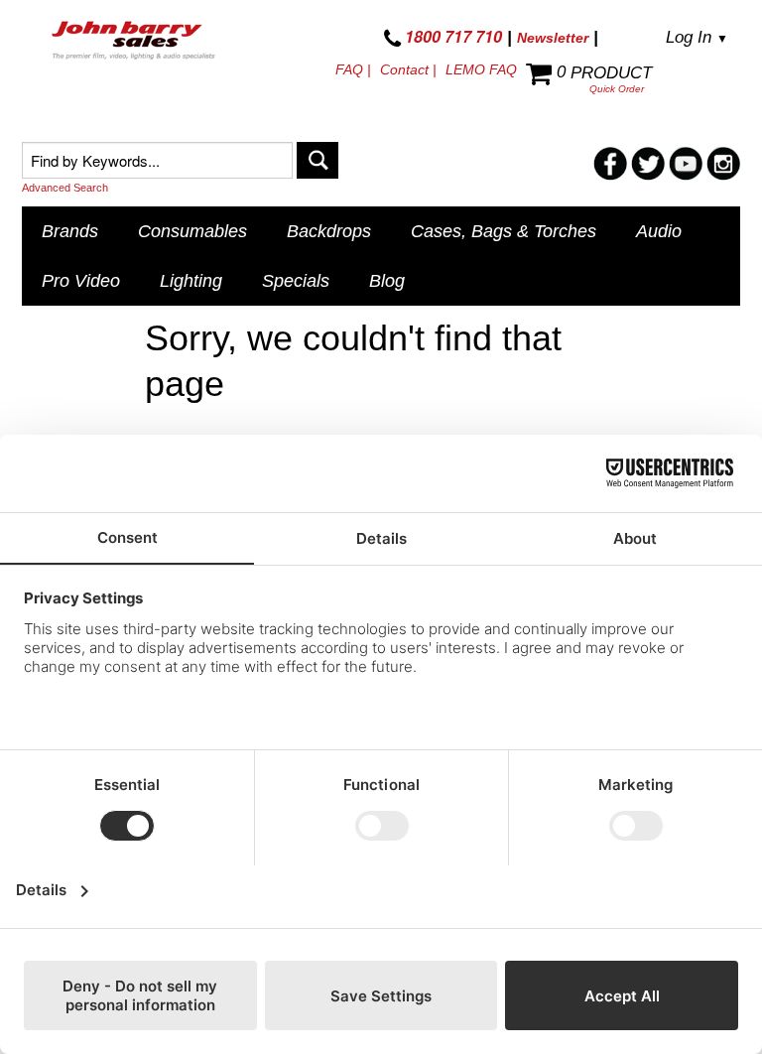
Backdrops (329, 231)
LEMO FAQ (481, 69)
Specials (295, 281)
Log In (697, 37)
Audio (659, 231)
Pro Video (81, 281)
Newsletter (552, 38)
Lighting (191, 281)
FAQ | (353, 69)
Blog (387, 281)
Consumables (192, 231)
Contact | (408, 69)
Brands (70, 231)
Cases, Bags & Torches (503, 231)
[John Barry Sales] (135, 42)
